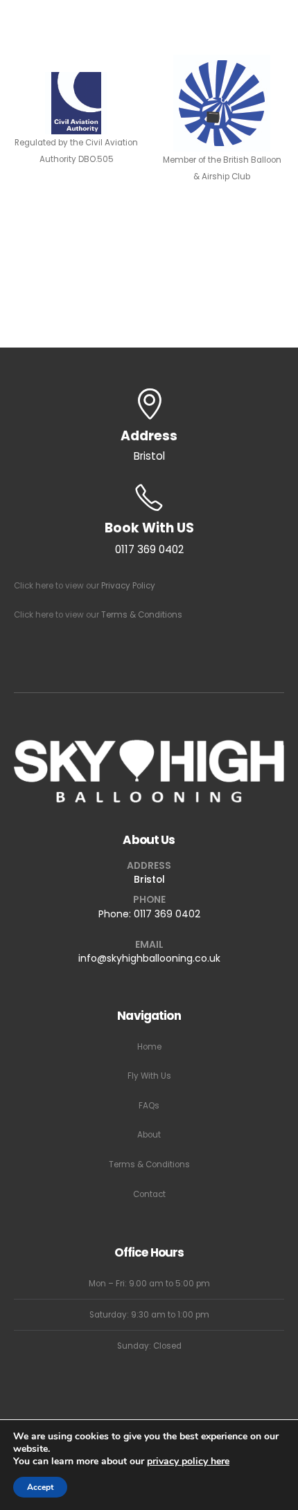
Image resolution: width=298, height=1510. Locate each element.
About (149, 1134)
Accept (40, 1487)
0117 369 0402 (167, 914)
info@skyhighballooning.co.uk (149, 958)
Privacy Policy (128, 585)
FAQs (149, 1105)
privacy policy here (188, 1461)
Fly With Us (149, 1075)
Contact (149, 1194)
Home (149, 1046)
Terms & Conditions (141, 614)
